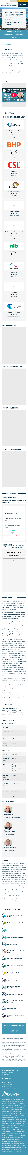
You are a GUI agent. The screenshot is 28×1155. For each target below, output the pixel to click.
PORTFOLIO (18, 31)
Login (12, 1)
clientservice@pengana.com (9, 1088)
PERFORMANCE (8, 34)
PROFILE (14, 37)
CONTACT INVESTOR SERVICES (13, 1026)
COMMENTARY (19, 34)
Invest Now (23, 1)
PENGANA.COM (6, 1078)
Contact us (4, 1)
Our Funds (19, 4)
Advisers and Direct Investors (8, 5)
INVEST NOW (14, 1031)
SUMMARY (10, 31)
